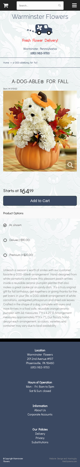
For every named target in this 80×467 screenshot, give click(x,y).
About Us (40, 410)
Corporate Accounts (40, 414)
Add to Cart (40, 201)
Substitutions (40, 442)
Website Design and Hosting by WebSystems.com (63, 460)
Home (6, 62)
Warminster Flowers (40, 16)
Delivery (40, 434)
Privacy (40, 438)
